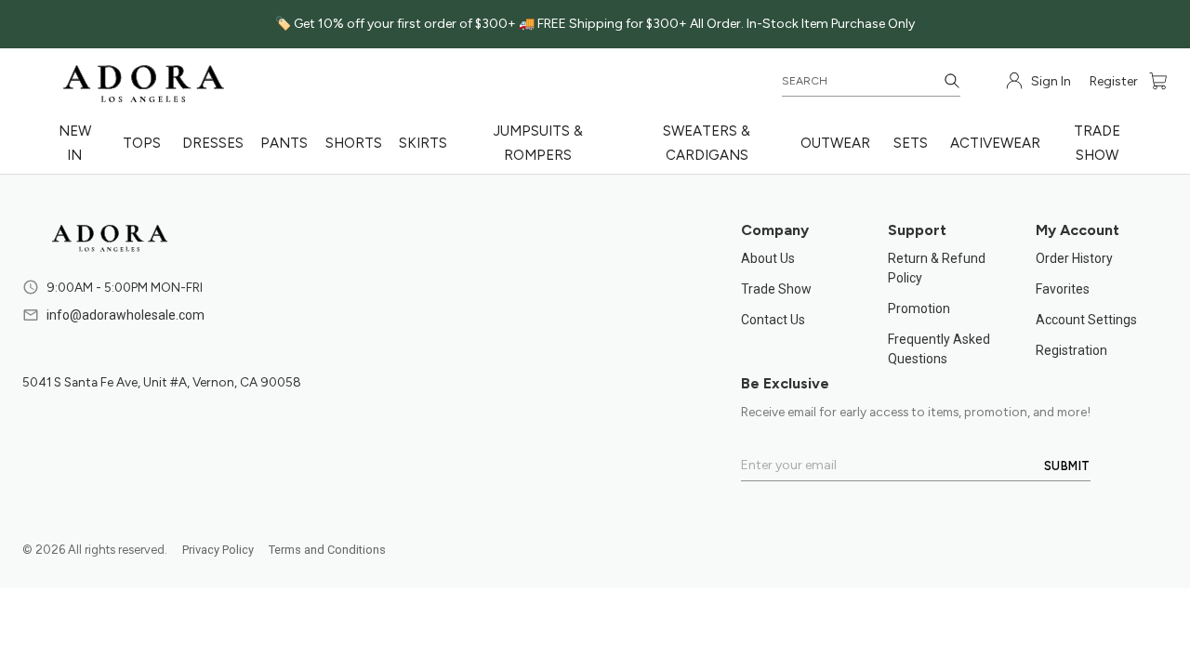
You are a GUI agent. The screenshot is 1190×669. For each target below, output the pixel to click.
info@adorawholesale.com (125, 315)
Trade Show (776, 289)
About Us (768, 258)
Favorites (1063, 289)
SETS (910, 143)
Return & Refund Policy (936, 268)
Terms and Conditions (327, 550)
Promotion (919, 308)
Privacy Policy (218, 550)
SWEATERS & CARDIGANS (706, 143)
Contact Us (773, 319)
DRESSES (213, 143)
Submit (1067, 466)
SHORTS (353, 143)
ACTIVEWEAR (995, 143)
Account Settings (1086, 319)
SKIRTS (423, 143)
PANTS (284, 143)
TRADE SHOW (1097, 143)
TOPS (142, 143)
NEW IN (75, 143)
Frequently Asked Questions (939, 349)
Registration (1071, 350)
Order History (1074, 258)
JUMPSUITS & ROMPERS (538, 143)
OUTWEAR (835, 143)
